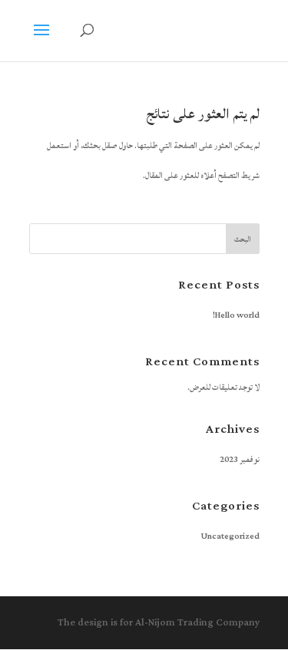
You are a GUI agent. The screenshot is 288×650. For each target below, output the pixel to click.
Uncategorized (230, 536)
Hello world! (236, 315)
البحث (242, 239)
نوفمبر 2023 (240, 459)
